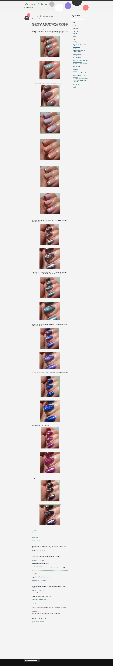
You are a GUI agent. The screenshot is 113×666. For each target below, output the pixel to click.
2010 (73, 87)
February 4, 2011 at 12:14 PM (42, 580)
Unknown (33, 560)
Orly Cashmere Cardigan (77, 57)
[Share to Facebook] (36, 530)
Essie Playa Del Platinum (77, 53)
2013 (73, 22)
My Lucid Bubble (35, 4)
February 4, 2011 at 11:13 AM (40, 576)
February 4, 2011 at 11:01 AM (39, 571)
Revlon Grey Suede (76, 66)
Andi (32, 545)
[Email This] (32, 530)
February (74, 42)
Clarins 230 (75, 71)
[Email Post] (32, 532)
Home (77, 2)
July (73, 34)
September (75, 31)
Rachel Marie (34, 550)
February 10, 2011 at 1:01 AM (43, 599)
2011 (73, 25)
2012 (73, 23)
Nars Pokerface (75, 77)
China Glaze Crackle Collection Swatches (80, 60)
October (74, 30)
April (74, 39)
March (74, 41)
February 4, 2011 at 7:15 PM (40, 590)
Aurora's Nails (34, 580)
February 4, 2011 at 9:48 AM (41, 550)
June (74, 36)
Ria (32, 555)
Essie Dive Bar (75, 69)
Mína (32, 540)
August (74, 33)
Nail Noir (33, 590)
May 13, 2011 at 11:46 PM (41, 621)
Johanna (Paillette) (35, 599)
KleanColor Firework (76, 84)
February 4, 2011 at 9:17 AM (38, 540)
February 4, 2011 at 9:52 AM (40, 560)
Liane (33, 571)
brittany (33, 606)
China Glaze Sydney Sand (77, 62)
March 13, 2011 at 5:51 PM (39, 606)
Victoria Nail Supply (54, 20)
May (73, 38)
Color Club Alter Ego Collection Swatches (42, 16)
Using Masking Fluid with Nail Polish (79, 75)
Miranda (33, 566)
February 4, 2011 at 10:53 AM (40, 566)
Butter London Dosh (76, 47)
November (75, 28)
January (74, 86)
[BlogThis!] (33, 530)
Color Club (37, 18)
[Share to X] (34, 530)
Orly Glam (74, 48)
